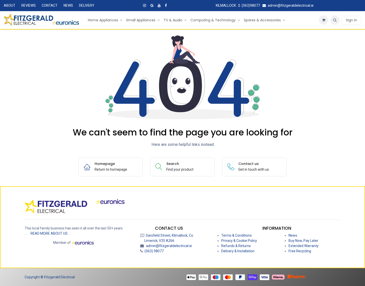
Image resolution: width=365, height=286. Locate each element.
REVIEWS (28, 5)
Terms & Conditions (236, 235)
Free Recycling (300, 251)
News (293, 235)
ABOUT (9, 5)
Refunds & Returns (236, 246)
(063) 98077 (153, 251)
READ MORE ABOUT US (49, 233)
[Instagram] (144, 5)
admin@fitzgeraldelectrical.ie (290, 5)
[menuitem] (105, 20)
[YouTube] (159, 5)
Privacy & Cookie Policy (239, 241)
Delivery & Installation (238, 251)
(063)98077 (251, 5)
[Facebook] (166, 5)
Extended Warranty (304, 246)
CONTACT (50, 5)
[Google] (151, 5)
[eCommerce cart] (323, 20)
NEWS (68, 5)
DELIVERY (86, 5)
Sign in (351, 20)
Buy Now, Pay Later (303, 241)
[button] (335, 20)
